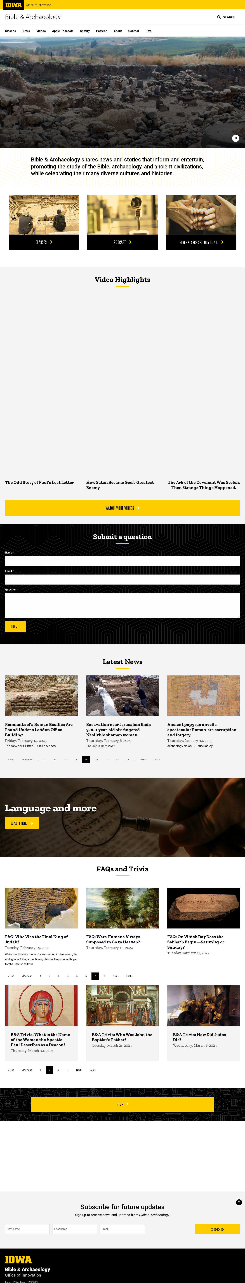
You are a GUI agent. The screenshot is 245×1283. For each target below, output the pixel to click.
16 (108, 759)
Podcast (120, 242)
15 (97, 759)
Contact (133, 31)
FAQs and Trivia (122, 869)
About (118, 31)
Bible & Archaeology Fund (198, 242)
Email (8, 571)
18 (128, 759)
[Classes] (44, 215)
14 (87, 760)
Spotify (85, 31)
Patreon (101, 31)
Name (8, 552)
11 (56, 759)
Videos (41, 31)
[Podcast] (122, 215)
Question (11, 589)
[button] (226, 17)
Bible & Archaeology (33, 17)
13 (77, 759)
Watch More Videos (119, 507)
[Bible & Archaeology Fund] (201, 215)
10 (46, 759)
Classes (10, 31)
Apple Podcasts (63, 31)
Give (148, 31)
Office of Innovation (38, 5)
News (26, 31)
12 (66, 759)
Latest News (123, 661)
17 (118, 759)
